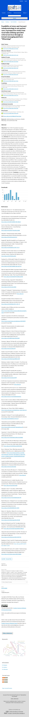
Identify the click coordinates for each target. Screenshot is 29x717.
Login (26, 1)
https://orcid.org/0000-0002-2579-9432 (10, 48)
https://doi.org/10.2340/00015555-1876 (10, 508)
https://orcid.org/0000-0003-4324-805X (10, 61)
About (24, 12)
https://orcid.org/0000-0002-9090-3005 (10, 108)
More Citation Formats (7, 582)
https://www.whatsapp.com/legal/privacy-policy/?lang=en (14, 410)
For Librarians (5, 669)
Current (3, 12)
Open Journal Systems (7, 688)
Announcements (17, 12)
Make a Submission (7, 633)
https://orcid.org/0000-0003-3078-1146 (10, 55)
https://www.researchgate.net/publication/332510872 (13, 321)
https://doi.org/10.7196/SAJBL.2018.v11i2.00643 (12, 437)
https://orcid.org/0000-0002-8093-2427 (10, 74)
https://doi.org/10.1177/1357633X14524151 (11, 396)
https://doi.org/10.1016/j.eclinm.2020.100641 (11, 554)
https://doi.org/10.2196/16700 (10, 485)
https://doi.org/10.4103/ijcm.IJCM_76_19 (10, 247)
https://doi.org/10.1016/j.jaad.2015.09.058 (10, 520)
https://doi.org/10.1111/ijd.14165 (8, 466)
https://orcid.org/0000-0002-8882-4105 (10, 68)
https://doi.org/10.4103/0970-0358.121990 (13, 276)
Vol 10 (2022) (13, 21)
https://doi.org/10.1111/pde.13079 (9, 377)
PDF (4, 559)
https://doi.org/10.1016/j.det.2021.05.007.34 (11, 537)
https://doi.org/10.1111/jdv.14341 (8, 287)
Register (21, 1)
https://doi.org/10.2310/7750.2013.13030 (10, 230)
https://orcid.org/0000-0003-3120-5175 (10, 88)
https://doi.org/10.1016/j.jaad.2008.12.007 (10, 358)
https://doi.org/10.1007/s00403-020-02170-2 (11, 266)
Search (14, 18)
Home (2, 21)
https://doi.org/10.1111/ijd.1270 (8, 348)
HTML (10, 559)
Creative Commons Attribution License (9, 623)
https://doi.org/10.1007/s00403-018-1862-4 (11, 221)
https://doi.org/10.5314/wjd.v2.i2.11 (9, 237)
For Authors (4, 667)
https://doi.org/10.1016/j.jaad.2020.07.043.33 (14, 528)
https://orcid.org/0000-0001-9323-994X (10, 101)
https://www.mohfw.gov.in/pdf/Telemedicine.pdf (12, 427)
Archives (9, 12)
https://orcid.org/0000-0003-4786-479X (10, 113)
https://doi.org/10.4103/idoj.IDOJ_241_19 (10, 304)
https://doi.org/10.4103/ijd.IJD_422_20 (9, 418)
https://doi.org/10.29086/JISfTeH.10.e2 (12, 116)
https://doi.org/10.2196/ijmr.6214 (8, 256)
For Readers (4, 665)
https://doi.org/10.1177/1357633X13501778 (11, 497)
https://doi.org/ (20, 293)
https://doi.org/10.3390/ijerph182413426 (13, 446)
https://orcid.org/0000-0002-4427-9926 (10, 81)
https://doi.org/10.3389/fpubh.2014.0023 (10, 338)
